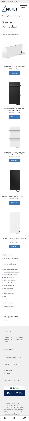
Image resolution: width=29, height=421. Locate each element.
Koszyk (22, 417)
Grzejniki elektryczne (9, 288)
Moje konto (5, 418)
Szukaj (14, 418)
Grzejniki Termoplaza (9, 277)
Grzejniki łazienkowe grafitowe (11, 272)
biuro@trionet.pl (13, 1)
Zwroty (8, 373)
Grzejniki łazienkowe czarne (11, 269)
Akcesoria (6, 296)
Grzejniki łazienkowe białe (10, 274)
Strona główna (7, 16)
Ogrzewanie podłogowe (9, 291)
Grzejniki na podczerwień (10, 280)
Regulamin (9, 370)
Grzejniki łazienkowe (9, 283)
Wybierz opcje (14, 73)
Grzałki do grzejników (9, 293)
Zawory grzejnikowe (9, 285)
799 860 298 (5, 1)
